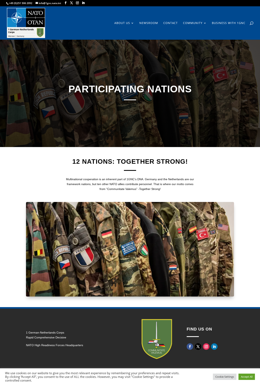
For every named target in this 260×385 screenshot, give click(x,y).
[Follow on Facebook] (190, 346)
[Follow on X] (198, 346)
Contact (170, 23)
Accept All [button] (246, 376)
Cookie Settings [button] (224, 376)
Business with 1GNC (228, 23)
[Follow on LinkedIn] (214, 346)
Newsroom (148, 23)
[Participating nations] (130, 295)
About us (122, 23)
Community (193, 23)
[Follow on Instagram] (206, 346)
